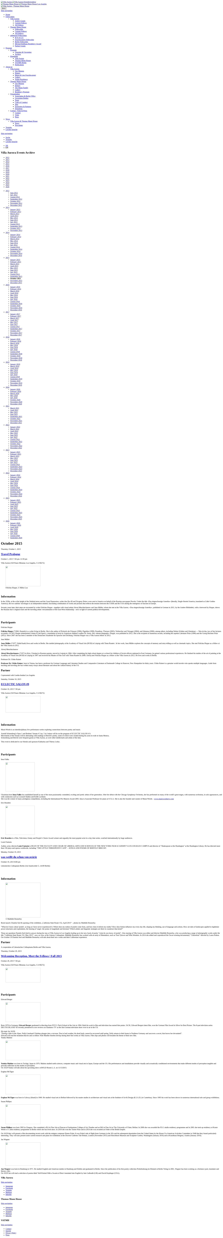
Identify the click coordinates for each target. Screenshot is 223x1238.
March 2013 (14, 214)
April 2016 (14, 293)
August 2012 (15, 197)
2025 (7, 185)
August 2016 (15, 302)
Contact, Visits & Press (18, 111)
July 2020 (13, 398)
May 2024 (14, 483)
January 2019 (15, 364)
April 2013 (14, 216)
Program (9, 48)
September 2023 (16, 467)
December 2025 (16, 519)
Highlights (14, 56)
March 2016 (14, 291)
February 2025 (15, 502)
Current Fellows (21, 23)
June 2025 (14, 506)
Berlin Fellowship (21, 42)
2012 (7, 158)
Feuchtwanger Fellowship (24, 40)
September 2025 (16, 513)
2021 (7, 176)
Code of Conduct (21, 102)
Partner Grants (20, 46)
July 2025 (13, 508)
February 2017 (15, 316)
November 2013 (16, 230)
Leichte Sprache (11, 130)
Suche (8, 137)
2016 (7, 166)
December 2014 (16, 256)
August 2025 (15, 511)
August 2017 (15, 327)
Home (8, 15)
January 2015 (15, 260)
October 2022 (15, 444)
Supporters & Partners (23, 107)
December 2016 (16, 310)
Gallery (17, 77)
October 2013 (15, 228)
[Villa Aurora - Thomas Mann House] (15, 6)
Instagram (9, 1186)
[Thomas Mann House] (24, 4)
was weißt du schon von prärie (19, 856)
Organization (15, 94)
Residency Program (22, 92)
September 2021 (16, 417)
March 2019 (14, 366)
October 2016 (15, 306)
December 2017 (16, 335)
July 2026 (13, 534)
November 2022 (16, 446)
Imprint (8, 1231)
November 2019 (16, 383)
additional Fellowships (18, 35)
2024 (7, 183)
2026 (7, 187)
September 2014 (16, 249)
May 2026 (14, 529)
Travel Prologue (10, 554)
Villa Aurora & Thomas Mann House (24, 121)
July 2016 (13, 299)
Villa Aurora (14, 19)
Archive (18, 54)
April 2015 (14, 266)
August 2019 (15, 377)
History (17, 73)
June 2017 (14, 325)
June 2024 (14, 485)
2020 (7, 174)
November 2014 (16, 253)
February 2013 (15, 212)
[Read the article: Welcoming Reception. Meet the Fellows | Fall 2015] (23, 982)
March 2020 (14, 394)
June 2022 (14, 435)
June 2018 (14, 348)
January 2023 (15, 452)
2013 (7, 160)
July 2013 (13, 222)
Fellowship (19, 29)
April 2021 (14, 410)
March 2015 (14, 264)
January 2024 (15, 475)
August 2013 (15, 224)
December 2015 (16, 283)
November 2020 (16, 402)
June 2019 (14, 373)
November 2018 (16, 358)
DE (7, 146)
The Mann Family (21, 88)
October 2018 (15, 356)
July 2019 (13, 375)
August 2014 (15, 247)
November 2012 (16, 203)
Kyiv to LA (19, 38)
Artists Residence (21, 79)
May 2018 (14, 345)
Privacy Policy (11, 1233)
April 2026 (14, 527)
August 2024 (15, 488)
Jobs (16, 104)
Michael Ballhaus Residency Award (28, 44)
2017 (7, 168)
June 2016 (14, 297)
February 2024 (15, 477)
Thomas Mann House (18, 27)
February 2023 (15, 454)
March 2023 (14, 456)
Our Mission (19, 71)
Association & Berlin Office (25, 96)
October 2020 (15, 400)
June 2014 (14, 243)
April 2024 (14, 481)
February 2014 (15, 237)
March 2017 (14, 318)
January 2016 (15, 287)
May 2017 (14, 322)
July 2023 (13, 462)
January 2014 (15, 235)
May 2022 (14, 433)
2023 (7, 181)
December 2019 (16, 385)
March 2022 (14, 429)
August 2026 (15, 536)
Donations (18, 109)
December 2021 (16, 423)
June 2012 (14, 193)
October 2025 (15, 515)
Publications (19, 65)
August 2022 (15, 440)
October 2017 (15, 331)
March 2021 (14, 408)
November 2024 (16, 494)
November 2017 (16, 333)
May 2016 (14, 295)
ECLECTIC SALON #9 (15, 684)
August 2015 (15, 274)
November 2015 (16, 281)
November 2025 (16, 517)
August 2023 (15, 465)
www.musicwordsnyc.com (164, 799)
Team (17, 100)
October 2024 (15, 492)
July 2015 (13, 272)
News (8, 119)
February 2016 (15, 289)
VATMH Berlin (20, 63)
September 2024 (16, 490)
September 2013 (16, 226)
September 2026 (16, 538)
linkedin (8, 1194)
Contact (18, 113)
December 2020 (16, 404)
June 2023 (14, 460)
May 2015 (14, 268)
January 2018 (15, 339)
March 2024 (14, 479)
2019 (7, 172)
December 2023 (16, 471)
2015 (7, 164)
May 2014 (14, 241)
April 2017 (14, 320)
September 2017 (16, 329)
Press (17, 117)
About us (9, 67)
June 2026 (14, 531)
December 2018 (16, 360)
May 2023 (14, 458)
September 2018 (16, 354)
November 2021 (16, 421)
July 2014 (13, 245)
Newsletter (19, 125)
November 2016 (16, 308)
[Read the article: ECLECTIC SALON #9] (23, 712)
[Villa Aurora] (18, 2)
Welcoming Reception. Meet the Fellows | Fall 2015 (31, 956)
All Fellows (19, 25)
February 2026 (15, 525)
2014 (7, 162)
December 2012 (16, 205)
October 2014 (15, 251)
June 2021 (14, 414)
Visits (17, 115)
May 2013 (14, 218)
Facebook (9, 1188)
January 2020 (15, 389)
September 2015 (16, 276)
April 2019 (14, 368)
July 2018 (13, 350)
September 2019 (16, 379)
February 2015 (15, 262)
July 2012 (13, 195)
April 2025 (14, 504)
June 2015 (14, 270)
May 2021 (14, 412)
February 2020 (15, 391)
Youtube (9, 127)
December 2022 (16, 448)
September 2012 (16, 199)
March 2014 (14, 239)
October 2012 (15, 201)
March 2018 (14, 343)
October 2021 (15, 419)
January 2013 (15, 210)
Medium (9, 1192)
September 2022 (16, 442)
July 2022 (13, 437)
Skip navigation (6, 11)
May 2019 (14, 371)
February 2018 (15, 341)
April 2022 (14, 431)
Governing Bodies (21, 98)
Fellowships (10, 17)
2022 (7, 178)
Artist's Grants (20, 21)
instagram (9, 1207)
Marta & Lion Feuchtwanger (25, 75)
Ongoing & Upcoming (23, 52)
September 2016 (16, 304)
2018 (7, 170)
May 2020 (14, 396)
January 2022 (15, 427)
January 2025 (15, 500)
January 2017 (15, 314)
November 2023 (16, 469)
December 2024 (16, 496)
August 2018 (15, 352)
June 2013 (14, 220)
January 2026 (15, 523)
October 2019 (15, 381)
